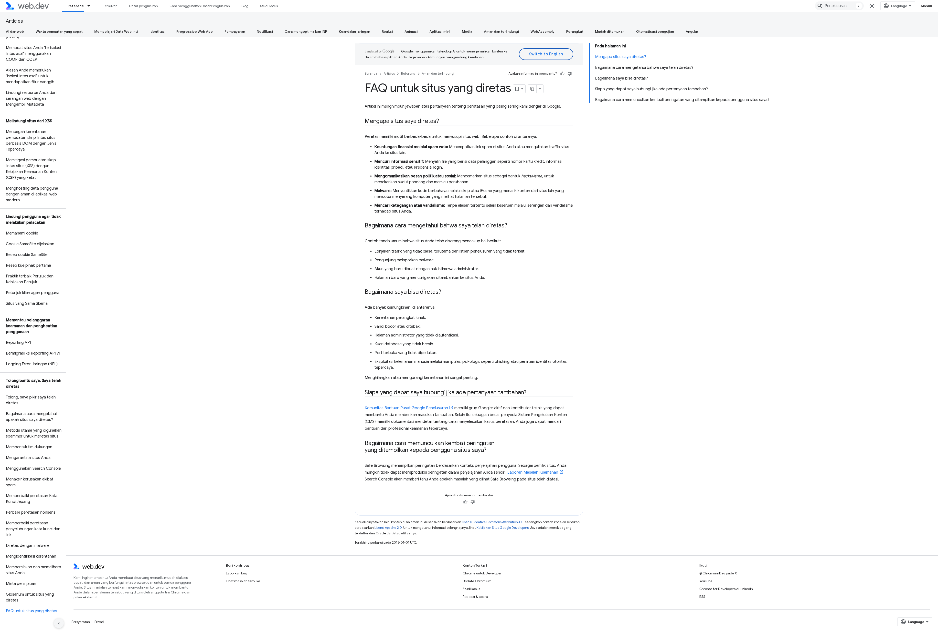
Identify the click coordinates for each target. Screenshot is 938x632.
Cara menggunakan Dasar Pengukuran (200, 6)
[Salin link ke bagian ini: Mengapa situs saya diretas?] (443, 121)
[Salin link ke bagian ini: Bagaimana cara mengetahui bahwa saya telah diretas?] (511, 226)
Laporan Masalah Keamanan (532, 472)
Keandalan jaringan (354, 31)
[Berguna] (562, 73)
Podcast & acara (475, 596)
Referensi (76, 6)
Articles (14, 21)
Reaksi (387, 31)
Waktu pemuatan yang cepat (59, 31)
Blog (245, 6)
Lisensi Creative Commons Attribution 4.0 (492, 522)
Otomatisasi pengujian (655, 31)
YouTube (705, 581)
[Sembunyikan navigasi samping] (59, 623)
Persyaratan (81, 622)
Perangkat (574, 31)
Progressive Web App (194, 31)
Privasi (99, 622)
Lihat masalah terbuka (243, 581)
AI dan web (15, 31)
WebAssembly (542, 31)
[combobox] (839, 5)
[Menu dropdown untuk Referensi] (90, 6)
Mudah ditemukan (609, 31)
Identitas (157, 31)
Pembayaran (234, 31)
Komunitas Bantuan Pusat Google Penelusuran (406, 408)
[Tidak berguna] (569, 73)
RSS (702, 596)
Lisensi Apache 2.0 (388, 528)
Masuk (926, 6)
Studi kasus (471, 589)
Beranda (371, 73)
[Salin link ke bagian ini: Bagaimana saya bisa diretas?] (445, 292)
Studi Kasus (269, 6)
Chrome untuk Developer (482, 573)
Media (467, 31)
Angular (692, 31)
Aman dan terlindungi (501, 31)
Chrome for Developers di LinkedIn (726, 589)
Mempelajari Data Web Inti (116, 31)
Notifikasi (265, 31)
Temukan (110, 6)
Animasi (411, 31)
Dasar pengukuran (143, 6)
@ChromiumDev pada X (718, 573)
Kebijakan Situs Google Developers (503, 528)
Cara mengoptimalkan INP (306, 31)
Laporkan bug (236, 573)
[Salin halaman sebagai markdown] (532, 89)
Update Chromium (477, 581)
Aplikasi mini (439, 31)
